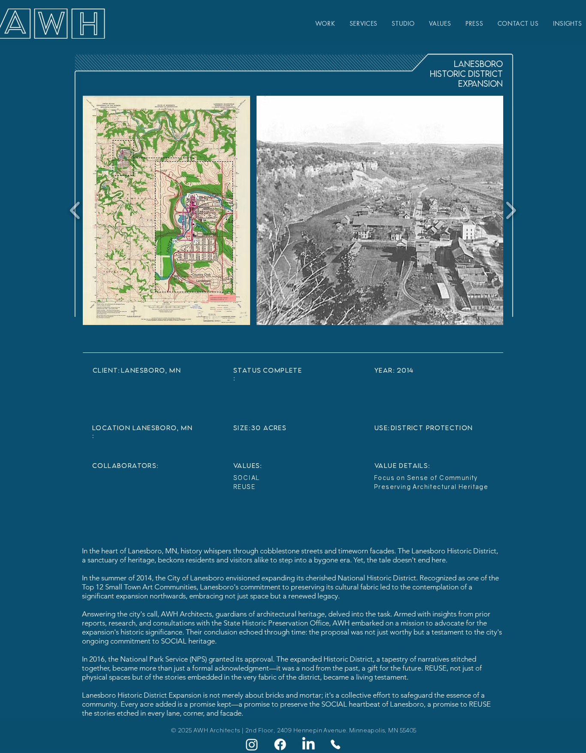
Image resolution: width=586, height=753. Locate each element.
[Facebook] (280, 744)
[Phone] (335, 744)
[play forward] (510, 210)
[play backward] (75, 210)
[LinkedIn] (308, 744)
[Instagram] (252, 744)
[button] (166, 210)
